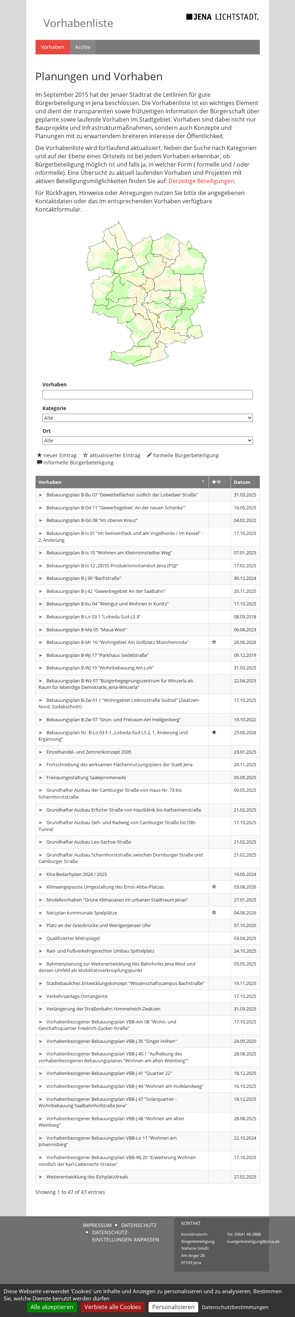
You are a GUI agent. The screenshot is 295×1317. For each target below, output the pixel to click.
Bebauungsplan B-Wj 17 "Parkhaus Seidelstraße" (97, 655)
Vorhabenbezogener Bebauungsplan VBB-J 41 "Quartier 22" (108, 1073)
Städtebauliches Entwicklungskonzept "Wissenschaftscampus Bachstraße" (124, 983)
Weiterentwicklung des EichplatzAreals (86, 1176)
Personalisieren (173, 1307)
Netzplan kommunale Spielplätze (81, 912)
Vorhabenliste (78, 22)
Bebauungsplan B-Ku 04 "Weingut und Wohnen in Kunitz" (107, 603)
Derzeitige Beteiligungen (201, 181)
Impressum (97, 1225)
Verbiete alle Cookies (113, 1307)
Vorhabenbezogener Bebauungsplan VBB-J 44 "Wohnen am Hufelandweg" (124, 1086)
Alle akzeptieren (52, 1307)
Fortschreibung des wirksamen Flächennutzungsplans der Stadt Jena (118, 764)
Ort (46, 430)
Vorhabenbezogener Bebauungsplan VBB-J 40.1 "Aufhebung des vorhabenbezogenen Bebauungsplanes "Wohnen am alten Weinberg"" (113, 1057)
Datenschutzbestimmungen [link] (235, 1307)
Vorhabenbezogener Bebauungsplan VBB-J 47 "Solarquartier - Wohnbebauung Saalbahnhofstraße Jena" (107, 1102)
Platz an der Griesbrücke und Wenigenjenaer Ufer (98, 925)
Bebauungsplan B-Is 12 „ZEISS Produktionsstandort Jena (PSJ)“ (111, 565)
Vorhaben (52, 47)
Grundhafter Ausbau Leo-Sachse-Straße (88, 842)
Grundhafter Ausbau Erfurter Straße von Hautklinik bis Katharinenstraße (123, 810)
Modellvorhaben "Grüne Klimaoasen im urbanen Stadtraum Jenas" (116, 899)
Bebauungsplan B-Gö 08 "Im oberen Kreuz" (91, 520)
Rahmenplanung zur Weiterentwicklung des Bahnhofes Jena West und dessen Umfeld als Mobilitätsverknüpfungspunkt (117, 967)
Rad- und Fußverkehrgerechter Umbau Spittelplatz (99, 951)
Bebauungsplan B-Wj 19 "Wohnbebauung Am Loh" (99, 667)
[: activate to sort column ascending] (220, 482)
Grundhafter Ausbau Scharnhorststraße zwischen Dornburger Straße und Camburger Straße (120, 858)
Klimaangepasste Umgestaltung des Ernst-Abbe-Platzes (104, 887)
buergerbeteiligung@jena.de (253, 1241)
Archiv (82, 47)
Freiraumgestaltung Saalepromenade (85, 777)
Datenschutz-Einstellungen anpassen (125, 1236)
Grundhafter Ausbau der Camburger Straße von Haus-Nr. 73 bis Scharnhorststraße (110, 793)
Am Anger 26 (193, 1255)
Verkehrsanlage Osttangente (76, 996)
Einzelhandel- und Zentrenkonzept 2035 (88, 752)
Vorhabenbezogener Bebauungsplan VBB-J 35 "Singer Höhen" (111, 1041)
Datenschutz (138, 1225)
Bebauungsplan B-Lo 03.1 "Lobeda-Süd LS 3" (93, 616)
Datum (242, 482)
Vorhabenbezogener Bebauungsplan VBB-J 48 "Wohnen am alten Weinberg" (111, 1121)
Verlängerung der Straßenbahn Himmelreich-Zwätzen (102, 1008)
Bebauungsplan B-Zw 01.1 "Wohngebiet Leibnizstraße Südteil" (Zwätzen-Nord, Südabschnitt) (119, 703)
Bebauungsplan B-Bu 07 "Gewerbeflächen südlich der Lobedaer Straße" (121, 494)
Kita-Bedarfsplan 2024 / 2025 (76, 874)
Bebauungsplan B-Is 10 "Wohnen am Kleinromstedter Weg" (108, 552)
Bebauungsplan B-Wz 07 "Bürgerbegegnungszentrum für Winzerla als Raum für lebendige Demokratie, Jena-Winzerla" (116, 684)
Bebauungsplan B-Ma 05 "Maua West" (86, 629)
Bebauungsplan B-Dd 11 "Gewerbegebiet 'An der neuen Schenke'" (115, 507)
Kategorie (54, 408)
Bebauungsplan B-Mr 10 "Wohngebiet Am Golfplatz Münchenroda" (117, 642)
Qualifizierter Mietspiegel (72, 938)
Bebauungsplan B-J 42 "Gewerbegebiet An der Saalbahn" (105, 591)
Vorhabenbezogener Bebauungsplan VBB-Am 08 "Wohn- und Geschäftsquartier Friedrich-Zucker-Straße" (107, 1025)
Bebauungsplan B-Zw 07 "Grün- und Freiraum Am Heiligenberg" (113, 719)
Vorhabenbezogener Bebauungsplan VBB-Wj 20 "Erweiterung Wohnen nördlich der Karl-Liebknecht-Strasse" (117, 1160)
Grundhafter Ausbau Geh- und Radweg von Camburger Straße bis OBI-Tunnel (117, 825)
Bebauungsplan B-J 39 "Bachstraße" (83, 578)
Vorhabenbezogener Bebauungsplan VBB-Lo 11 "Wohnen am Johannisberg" (107, 1141)
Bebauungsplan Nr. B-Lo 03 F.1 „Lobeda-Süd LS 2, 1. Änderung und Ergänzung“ (113, 735)
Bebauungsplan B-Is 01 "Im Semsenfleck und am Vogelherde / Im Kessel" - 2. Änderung (121, 536)
